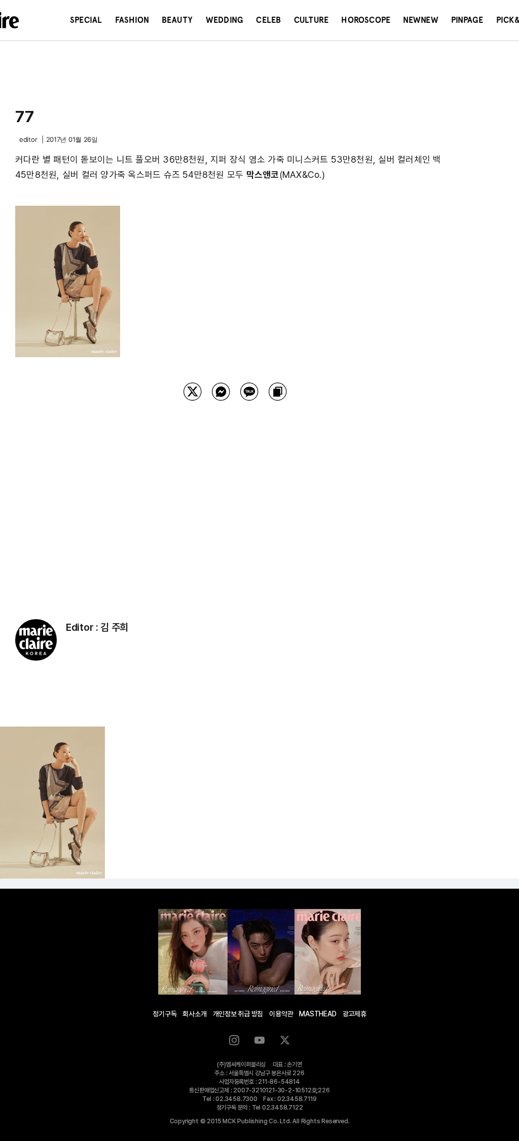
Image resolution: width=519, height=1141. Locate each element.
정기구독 (164, 1014)
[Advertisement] (235, 497)
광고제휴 (354, 1014)
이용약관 (281, 1014)
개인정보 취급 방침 (238, 1014)
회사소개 (194, 1014)
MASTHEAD (317, 1014)
